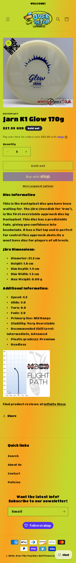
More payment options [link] (38, 186)
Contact (14, 473)
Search (13, 455)
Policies (14, 482)
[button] (8, 19)
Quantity (9, 144)
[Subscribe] (63, 511)
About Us (15, 464)
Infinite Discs (55, 404)
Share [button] (12, 415)
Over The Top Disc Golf (30, 555)
